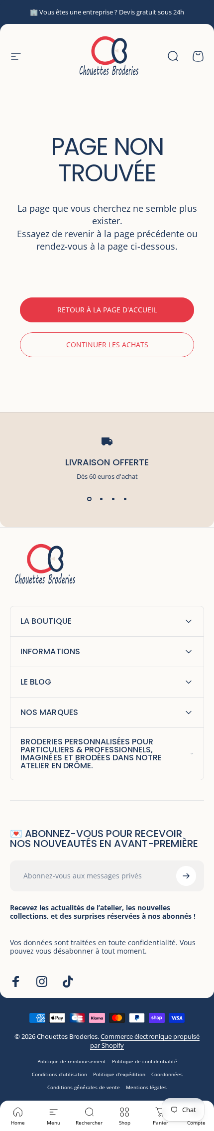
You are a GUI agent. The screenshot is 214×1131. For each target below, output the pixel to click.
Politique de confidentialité (144, 1061)
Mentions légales (146, 1087)
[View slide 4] (125, 499)
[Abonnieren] (186, 876)
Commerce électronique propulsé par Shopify (145, 1041)
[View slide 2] (101, 499)
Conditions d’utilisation (59, 1074)
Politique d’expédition (119, 1074)
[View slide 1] (89, 499)
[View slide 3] (113, 499)
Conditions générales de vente (83, 1087)
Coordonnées (167, 1074)
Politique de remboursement (71, 1061)
